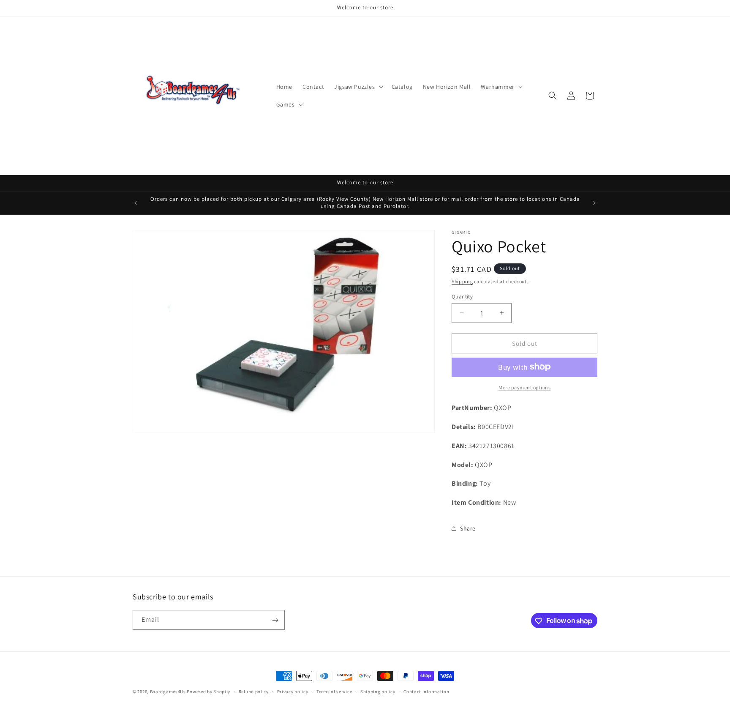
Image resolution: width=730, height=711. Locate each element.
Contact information (426, 691)
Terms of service (334, 691)
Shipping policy (377, 691)
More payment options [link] (524, 387)
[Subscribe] (275, 620)
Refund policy (254, 691)
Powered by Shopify (208, 692)
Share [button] (468, 528)
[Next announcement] (594, 203)
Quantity (462, 296)
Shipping (462, 281)
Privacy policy (292, 691)
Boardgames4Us (168, 692)
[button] (357, 87)
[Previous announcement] (135, 203)
